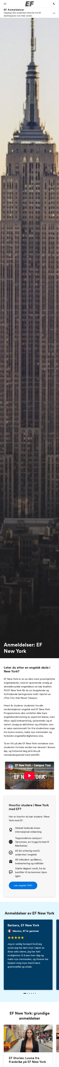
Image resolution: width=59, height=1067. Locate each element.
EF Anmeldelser (14, 9)
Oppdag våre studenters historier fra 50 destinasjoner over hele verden (22, 14)
